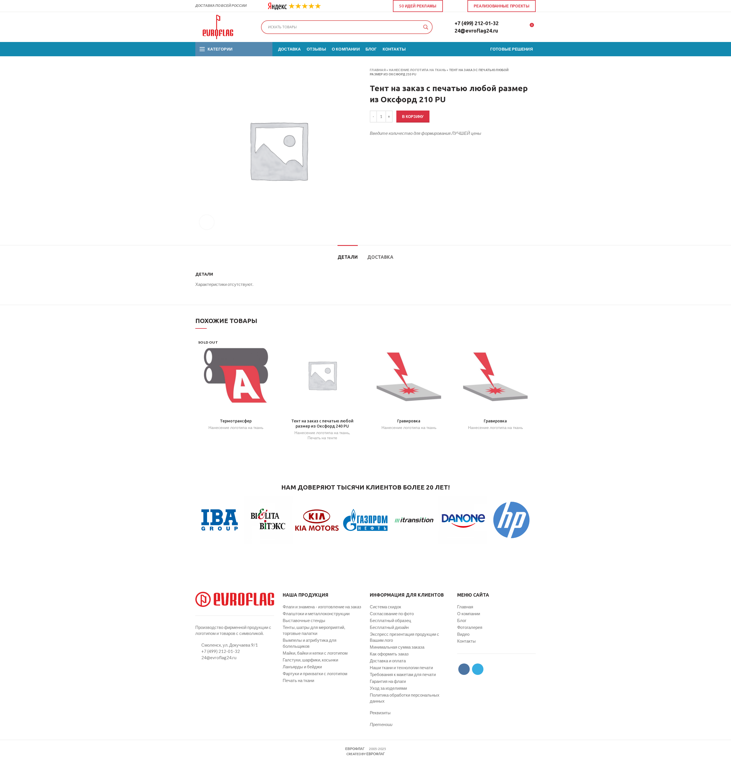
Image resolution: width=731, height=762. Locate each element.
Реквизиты (380, 712)
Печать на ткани (298, 680)
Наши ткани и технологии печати (401, 667)
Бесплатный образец (390, 620)
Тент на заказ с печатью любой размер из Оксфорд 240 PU (322, 423)
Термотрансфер (236, 421)
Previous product (521, 72)
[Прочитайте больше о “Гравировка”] (531, 344)
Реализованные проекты (501, 6)
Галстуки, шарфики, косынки (310, 659)
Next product (533, 72)
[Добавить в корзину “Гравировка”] (445, 344)
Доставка (380, 257)
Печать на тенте (322, 437)
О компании (468, 613)
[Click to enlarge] (207, 222)
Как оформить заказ (389, 653)
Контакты (466, 640)
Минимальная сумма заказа (397, 646)
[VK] (452, 6)
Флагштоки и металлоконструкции (316, 613)
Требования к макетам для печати (403, 674)
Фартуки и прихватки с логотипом (315, 673)
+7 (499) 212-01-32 (477, 23)
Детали (348, 257)
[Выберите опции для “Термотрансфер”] (272, 344)
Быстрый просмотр (272, 356)
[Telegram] (458, 6)
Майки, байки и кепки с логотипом (315, 652)
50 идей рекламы (418, 6)
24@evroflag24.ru (476, 30)
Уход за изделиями (388, 688)
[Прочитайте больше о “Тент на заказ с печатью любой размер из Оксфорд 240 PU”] (358, 344)
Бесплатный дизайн (389, 627)
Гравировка (408, 421)
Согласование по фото (392, 613)
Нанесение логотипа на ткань (417, 70)
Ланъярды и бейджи (302, 666)
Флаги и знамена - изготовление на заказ (322, 606)
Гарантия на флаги (388, 681)
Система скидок (385, 606)
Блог (461, 620)
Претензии (381, 724)
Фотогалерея (469, 627)
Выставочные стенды (304, 620)
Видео (463, 634)
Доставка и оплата (388, 660)
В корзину (413, 116)
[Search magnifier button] (426, 27)
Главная (378, 70)
